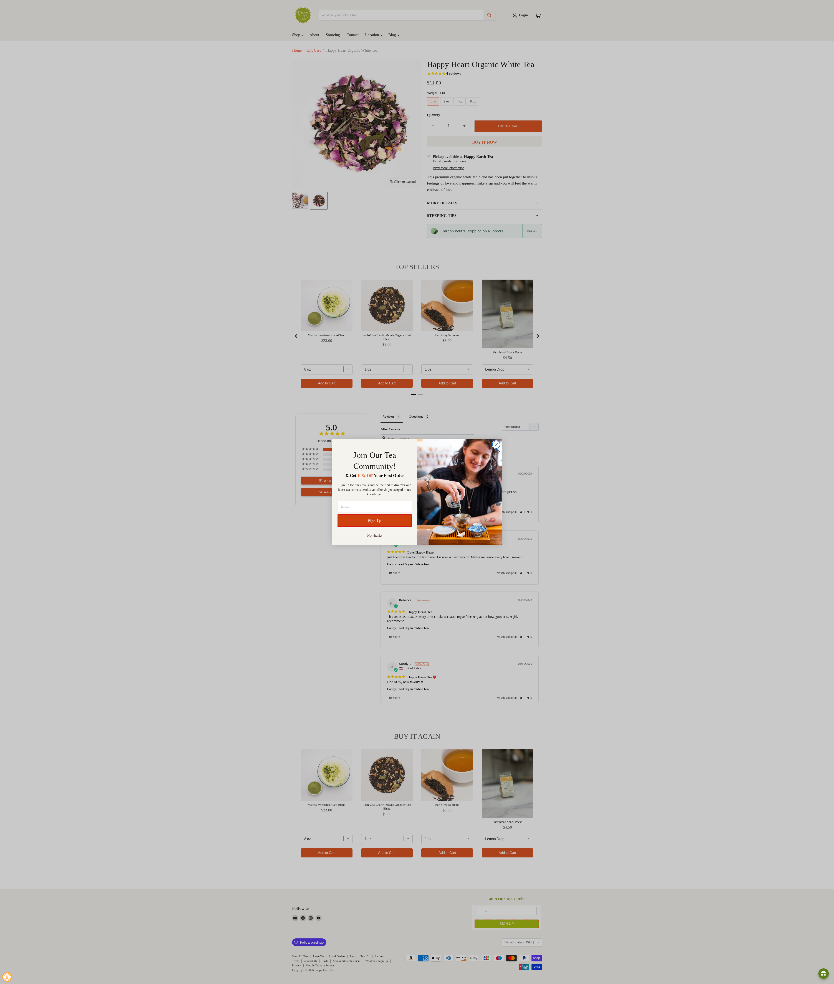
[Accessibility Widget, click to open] (7, 977)
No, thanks (374, 535)
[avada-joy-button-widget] (823, 973)
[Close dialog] (496, 444)
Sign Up (374, 520)
